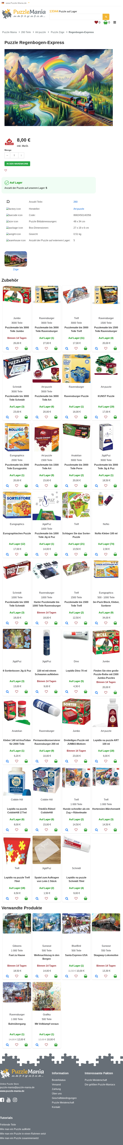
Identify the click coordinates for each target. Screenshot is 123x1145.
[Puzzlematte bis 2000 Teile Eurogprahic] (7, 486)
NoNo (106, 524)
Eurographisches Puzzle (17, 533)
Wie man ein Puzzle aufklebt (15, 1129)
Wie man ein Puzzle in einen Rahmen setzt (23, 1133)
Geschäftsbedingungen (64, 1098)
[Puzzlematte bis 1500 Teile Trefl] (66, 623)
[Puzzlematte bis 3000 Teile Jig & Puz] (96, 486)
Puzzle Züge (57, 32)
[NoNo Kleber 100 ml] (96, 555)
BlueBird (76, 946)
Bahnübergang (17, 1024)
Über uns (57, 1093)
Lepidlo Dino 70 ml (76, 670)
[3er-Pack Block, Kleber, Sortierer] (96, 623)
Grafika (47, 1014)
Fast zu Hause (17, 955)
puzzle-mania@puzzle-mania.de (17, 1087)
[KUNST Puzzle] (96, 417)
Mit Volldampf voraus (47, 1024)
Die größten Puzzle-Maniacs (100, 1084)
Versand (56, 1084)
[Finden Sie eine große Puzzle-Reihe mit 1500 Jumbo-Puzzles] (96, 693)
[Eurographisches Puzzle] (7, 555)
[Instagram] (15, 1101)
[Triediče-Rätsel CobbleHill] (37, 830)
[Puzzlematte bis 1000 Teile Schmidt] (7, 623)
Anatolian (76, 455)
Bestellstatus (59, 1080)
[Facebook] (2, 1101)
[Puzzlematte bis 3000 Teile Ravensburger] (37, 349)
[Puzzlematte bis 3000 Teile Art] (37, 417)
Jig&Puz (106, 455)
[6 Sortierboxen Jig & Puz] (7, 692)
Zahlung (56, 1089)
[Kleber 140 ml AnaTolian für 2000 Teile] (7, 761)
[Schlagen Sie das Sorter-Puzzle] (66, 555)
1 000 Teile (76, 804)
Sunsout (46, 946)
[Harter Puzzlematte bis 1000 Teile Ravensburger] (37, 623)
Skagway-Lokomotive (106, 955)
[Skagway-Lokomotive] (96, 976)
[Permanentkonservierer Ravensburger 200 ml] (37, 761)
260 (76, 202)
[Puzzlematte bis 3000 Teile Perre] (66, 486)
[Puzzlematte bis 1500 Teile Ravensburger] (96, 349)
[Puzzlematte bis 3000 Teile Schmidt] (7, 417)
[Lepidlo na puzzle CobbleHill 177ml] (7, 830)
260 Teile (26, 32)
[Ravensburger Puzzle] (66, 417)
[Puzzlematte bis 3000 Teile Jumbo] (7, 349)
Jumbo (17, 318)
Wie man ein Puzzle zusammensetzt (19, 1138)
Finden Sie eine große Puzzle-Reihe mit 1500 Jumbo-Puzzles (106, 674)
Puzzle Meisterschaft (63, 1102)
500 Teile (47, 950)
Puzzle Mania (9, 32)
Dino (76, 661)
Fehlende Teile (8, 1124)
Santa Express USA (76, 955)
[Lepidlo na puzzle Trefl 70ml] (7, 899)
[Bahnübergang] (7, 1045)
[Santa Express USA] (66, 976)
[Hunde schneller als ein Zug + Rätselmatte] (66, 830)
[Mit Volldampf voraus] (37, 1045)
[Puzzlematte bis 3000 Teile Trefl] (66, 349)
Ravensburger (46, 318)
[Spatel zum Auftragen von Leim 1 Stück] (37, 899)
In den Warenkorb (17, 164)
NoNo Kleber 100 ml (106, 533)
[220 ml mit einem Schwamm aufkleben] (37, 692)
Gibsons (17, 946)
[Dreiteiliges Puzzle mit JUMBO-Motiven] (66, 761)
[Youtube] (8, 1101)
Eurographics (17, 455)
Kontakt (56, 1107)
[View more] (17, 302)
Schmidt (17, 387)
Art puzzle (40, 32)
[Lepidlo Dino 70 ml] (66, 692)
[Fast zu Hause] (7, 976)
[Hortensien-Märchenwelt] (96, 830)
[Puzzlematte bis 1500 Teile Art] (37, 486)
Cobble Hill (17, 799)
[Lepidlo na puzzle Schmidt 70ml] (66, 899)
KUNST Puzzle (106, 396)
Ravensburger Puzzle (76, 396)
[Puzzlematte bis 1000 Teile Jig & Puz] (37, 555)
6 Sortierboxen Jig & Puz (17, 670)
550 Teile (106, 950)
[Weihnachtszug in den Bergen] (37, 976)
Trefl (76, 318)
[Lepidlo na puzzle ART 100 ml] (96, 761)
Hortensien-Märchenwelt (106, 809)
